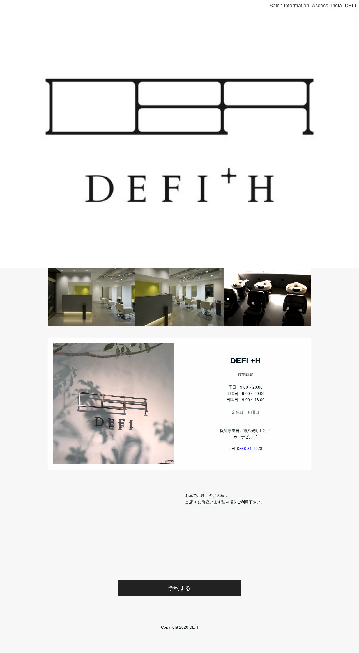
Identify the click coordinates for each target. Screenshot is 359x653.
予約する (179, 588)
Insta (336, 5)
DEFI (350, 5)
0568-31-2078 (249, 448)
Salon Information (289, 5)
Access (320, 5)
